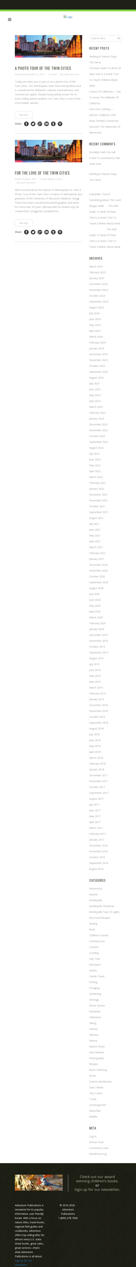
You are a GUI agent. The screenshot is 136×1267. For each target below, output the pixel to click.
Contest (93, 947)
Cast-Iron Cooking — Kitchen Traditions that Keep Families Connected (103, 114)
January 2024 (96, 348)
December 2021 (98, 494)
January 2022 (96, 488)
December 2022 (98, 424)
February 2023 (97, 412)
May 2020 (95, 605)
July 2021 (94, 523)
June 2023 (95, 389)
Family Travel (96, 976)
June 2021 (95, 529)
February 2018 (97, 763)
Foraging (94, 988)
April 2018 (95, 752)
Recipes (93, 1064)
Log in (93, 1136)
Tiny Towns (96, 1093)
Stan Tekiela (96, 1087)
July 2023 (94, 383)
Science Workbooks (100, 1081)
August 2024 (96, 307)
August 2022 (96, 447)
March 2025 (96, 266)
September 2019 (98, 652)
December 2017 (98, 775)
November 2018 (98, 711)
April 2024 (95, 330)
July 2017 (94, 804)
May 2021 (95, 535)
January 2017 (96, 839)
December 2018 (98, 705)
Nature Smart (97, 1046)
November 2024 (98, 290)
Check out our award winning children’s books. (97, 1178)
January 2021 (96, 559)
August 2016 (96, 869)
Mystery (93, 1034)
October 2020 (97, 576)
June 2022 (95, 459)
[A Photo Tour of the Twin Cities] (48, 46)
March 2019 (96, 687)
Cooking (94, 953)
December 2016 (98, 845)
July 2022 (94, 453)
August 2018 (96, 728)
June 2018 (95, 740)
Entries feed (96, 1142)
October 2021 (97, 506)
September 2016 (98, 863)
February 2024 (97, 342)
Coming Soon (97, 941)
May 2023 (95, 395)
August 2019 (96, 658)
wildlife (93, 1116)
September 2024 (98, 301)
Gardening (95, 993)
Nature (93, 1040)
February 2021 (97, 553)
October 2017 (97, 787)
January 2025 (96, 278)
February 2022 (97, 483)
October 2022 (97, 436)
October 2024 (97, 295)
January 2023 (96, 418)
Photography (96, 1058)
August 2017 (96, 798)
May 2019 (95, 676)
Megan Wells (96, 206)
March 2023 (96, 407)
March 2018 (96, 757)
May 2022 (95, 465)
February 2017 (97, 833)
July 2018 (94, 734)
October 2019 (97, 646)
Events (93, 970)
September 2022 (98, 442)
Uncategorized (97, 1105)
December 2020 (98, 564)
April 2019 (95, 681)
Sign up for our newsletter (97, 1189)
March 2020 (96, 617)
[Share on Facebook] (26, 123)
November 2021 (98, 500)
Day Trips (94, 958)
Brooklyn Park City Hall (102, 152)
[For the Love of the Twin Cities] (48, 151)
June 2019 (95, 670)
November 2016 (98, 851)
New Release (49, 179)
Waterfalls (95, 1110)
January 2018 (96, 769)
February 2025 (97, 272)
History (93, 1029)
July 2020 (94, 594)
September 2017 (98, 793)
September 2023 (98, 371)
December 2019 (98, 635)
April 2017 (95, 822)
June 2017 (95, 810)
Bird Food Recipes (99, 917)
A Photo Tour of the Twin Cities (43, 68)
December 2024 (98, 284)
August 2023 (96, 377)
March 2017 (96, 828)
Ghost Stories (97, 1005)
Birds (92, 929)
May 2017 (95, 816)
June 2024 (95, 319)
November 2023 (98, 360)
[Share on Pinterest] (60, 123)
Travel (54, 74)
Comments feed (98, 1148)
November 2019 (98, 640)
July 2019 (94, 664)
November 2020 (98, 570)
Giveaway (94, 1011)
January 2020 (96, 629)
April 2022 (95, 471)
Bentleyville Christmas (101, 906)
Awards (93, 894)
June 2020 (95, 600)
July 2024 (94, 313)
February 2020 (97, 623)
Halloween (95, 1017)
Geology (94, 999)
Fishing (93, 982)
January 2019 (96, 699)
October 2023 (97, 366)
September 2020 (98, 582)
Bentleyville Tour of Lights (104, 912)
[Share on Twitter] (33, 123)
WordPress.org (98, 1154)
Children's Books (98, 935)
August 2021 (96, 518)
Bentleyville (95, 900)
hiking (92, 1023)
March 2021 (96, 547)
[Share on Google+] (40, 123)
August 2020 (96, 588)
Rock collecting (98, 1070)
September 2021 (98, 512)
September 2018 (98, 722)
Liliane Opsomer (71, 74)
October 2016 (97, 857)
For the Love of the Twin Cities (42, 173)
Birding (93, 923)
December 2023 (98, 354)
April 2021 (95, 541)
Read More (23, 115)
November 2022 (98, 430)
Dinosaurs (95, 964)
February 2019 (97, 693)
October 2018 (97, 716)
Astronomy (95, 888)
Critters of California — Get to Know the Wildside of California (105, 97)
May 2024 (95, 325)
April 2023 (95, 401)
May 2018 (95, 746)
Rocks (92, 1075)
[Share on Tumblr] (53, 123)
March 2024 (96, 336)
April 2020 (95, 611)
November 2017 (98, 781)
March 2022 (96, 477)
